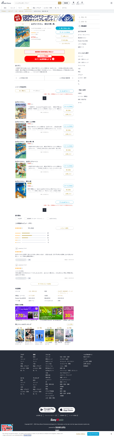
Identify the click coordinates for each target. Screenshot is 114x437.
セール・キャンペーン (84, 34)
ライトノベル (81, 65)
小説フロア (10, 11)
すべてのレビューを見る (44, 283)
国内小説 (21, 11)
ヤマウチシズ (33, 344)
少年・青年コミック (83, 59)
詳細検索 (66, 3)
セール (80, 102)
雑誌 (79, 71)
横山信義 (67, 344)
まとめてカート (66, 91)
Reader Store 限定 (83, 41)
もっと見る (70, 324)
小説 (16, 11)
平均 (29, 228)
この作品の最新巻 (64, 78)
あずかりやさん (28, 11)
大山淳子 (20, 218)
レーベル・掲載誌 (82, 96)
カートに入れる (66, 32)
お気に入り (66, 36)
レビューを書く (34, 34)
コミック (80, 56)
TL (78, 84)
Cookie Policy (27, 435)
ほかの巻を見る (66, 43)
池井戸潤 (47, 344)
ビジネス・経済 (82, 78)
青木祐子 (17, 344)
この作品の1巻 (23, 78)
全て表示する (45, 112)
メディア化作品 (82, 44)
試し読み (65, 40)
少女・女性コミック (83, 62)
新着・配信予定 (82, 99)
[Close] (111, 434)
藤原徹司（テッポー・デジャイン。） (35, 218)
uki (20, 344)
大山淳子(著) (34, 28)
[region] (57, 434)
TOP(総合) (3, 11)
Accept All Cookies (93, 433)
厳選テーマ (81, 47)
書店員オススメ (82, 37)
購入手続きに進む (65, 28)
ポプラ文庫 (42, 30)
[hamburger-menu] (111, 3)
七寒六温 (42, 344)
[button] (73, 415)
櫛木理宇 (27, 344)
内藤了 (56, 344)
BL (78, 81)
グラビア (80, 74)
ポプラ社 (60, 295)
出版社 (80, 93)
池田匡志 (37, 344)
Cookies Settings (80, 433)
